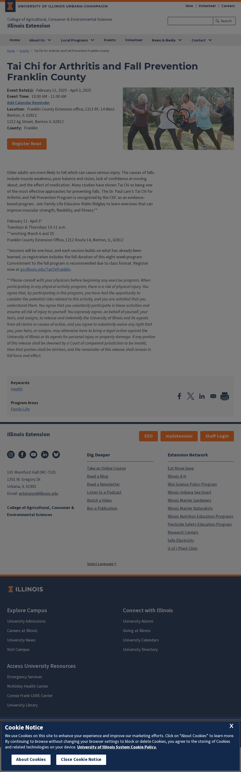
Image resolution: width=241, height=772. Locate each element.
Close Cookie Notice (81, 759)
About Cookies (31, 759)
